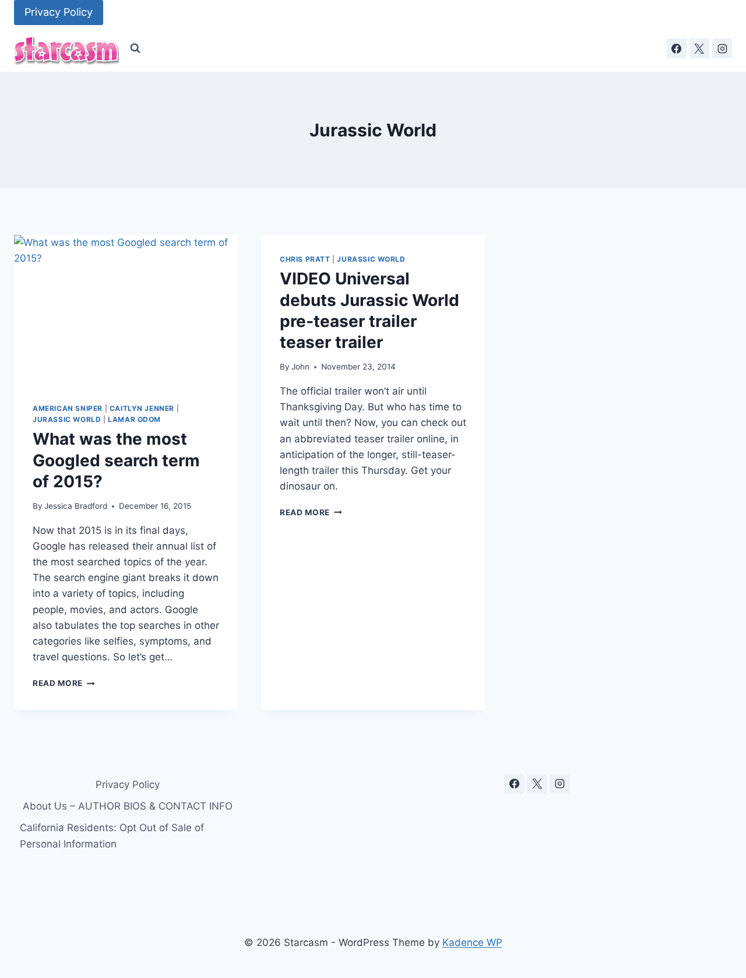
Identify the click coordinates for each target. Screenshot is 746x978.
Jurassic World (67, 419)
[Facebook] (677, 48)
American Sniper (68, 408)
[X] (699, 48)
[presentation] (126, 309)
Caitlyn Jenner (142, 408)
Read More (64, 683)
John (300, 366)
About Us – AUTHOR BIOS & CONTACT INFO (128, 806)
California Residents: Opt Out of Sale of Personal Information (112, 835)
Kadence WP (472, 942)
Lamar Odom (134, 419)
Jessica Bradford (75, 506)
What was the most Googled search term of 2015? (116, 460)
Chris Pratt (305, 259)
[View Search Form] (135, 48)
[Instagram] (722, 48)
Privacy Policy (58, 12)
